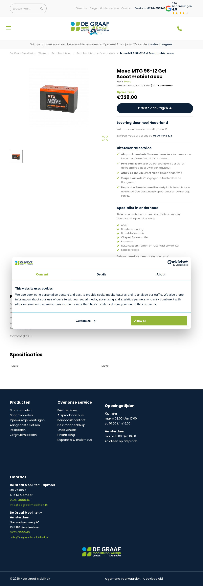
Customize (83, 320)
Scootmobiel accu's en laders (96, 53)
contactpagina (160, 44)
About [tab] (161, 274)
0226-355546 (20, 500)
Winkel (42, 53)
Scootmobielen (62, 53)
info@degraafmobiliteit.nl (29, 505)
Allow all (140, 320)
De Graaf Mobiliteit (22, 53)
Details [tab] (101, 274)
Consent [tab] (42, 274)
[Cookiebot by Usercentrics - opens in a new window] (170, 263)
